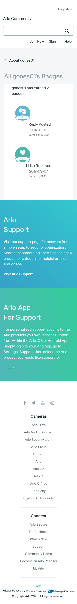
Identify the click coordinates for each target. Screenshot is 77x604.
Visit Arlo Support (18, 274)
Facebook (24, 403)
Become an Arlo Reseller (38, 561)
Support (38, 546)
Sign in (54, 41)
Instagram (52, 403)
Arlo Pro (38, 454)
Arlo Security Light (38, 439)
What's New (38, 539)
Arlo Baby (38, 491)
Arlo (38, 461)
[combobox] (38, 31)
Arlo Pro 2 (38, 447)
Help (68, 41)
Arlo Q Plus (38, 483)
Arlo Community (17, 19)
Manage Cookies (64, 591)
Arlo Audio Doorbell (38, 432)
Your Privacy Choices (32, 591)
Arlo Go (38, 469)
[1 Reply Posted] (22, 113)
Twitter (34, 403)
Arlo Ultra (39, 425)
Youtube (43, 403)
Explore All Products (38, 498)
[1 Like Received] (22, 154)
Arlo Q (38, 476)
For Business (38, 532)
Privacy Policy (10, 590)
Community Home (38, 554)
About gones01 (21, 60)
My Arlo (6, 3)
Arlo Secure (38, 524)
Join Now (37, 41)
